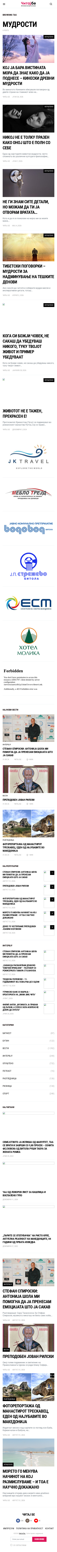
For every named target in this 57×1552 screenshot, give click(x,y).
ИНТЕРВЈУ (7, 744)
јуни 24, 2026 (8, 1014)
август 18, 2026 (9, 986)
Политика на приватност (29, 1528)
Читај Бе (22, 1533)
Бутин (6, 1041)
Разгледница (8, 840)
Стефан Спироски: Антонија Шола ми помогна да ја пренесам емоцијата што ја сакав (28, 752)
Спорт (6, 1093)
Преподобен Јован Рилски (18, 799)
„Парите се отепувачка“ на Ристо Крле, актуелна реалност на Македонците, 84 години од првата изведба (27, 1239)
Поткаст (7, 1071)
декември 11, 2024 (10, 1199)
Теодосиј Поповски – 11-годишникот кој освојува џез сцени (21, 980)
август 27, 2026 (9, 974)
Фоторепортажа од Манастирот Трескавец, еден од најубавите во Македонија (23, 847)
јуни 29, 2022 (8, 1156)
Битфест (7, 1033)
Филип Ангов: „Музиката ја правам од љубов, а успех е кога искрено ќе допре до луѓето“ (21, 1007)
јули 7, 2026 (8, 998)
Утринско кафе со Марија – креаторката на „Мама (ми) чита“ (19, 993)
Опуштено (49, 37)
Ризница (7, 1086)
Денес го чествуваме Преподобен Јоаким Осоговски (19, 927)
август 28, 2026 (9, 933)
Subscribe (39, 1539)
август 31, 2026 (9, 881)
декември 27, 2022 (10, 1246)
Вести (5, 796)
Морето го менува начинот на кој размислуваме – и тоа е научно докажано (20, 915)
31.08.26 (6, 759)
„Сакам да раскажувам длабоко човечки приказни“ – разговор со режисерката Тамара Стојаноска (19, 968)
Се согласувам (19, 1545)
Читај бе (6, 97)
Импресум (8, 1528)
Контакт (49, 1528)
